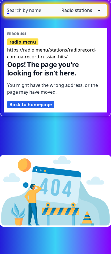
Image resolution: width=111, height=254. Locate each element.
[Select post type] (79, 10)
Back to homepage (30, 104)
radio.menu (22, 42)
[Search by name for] (55, 10)
